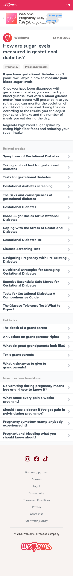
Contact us (36, 514)
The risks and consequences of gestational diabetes (27, 197)
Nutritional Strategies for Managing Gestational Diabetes (31, 271)
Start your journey (54, 18)
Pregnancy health (36, 66)
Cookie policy (37, 493)
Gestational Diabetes (19, 207)
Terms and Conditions (36, 500)
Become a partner (36, 472)
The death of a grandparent (25, 328)
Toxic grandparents (18, 355)
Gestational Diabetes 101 (23, 240)
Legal (36, 486)
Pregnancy (11, 66)
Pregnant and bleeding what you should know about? (29, 435)
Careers (37, 479)
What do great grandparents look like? (34, 346)
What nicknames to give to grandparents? (24, 365)
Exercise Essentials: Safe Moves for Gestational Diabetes (31, 283)
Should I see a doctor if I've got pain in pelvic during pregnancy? (34, 411)
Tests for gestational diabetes (27, 177)
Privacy (36, 507)
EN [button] (68, 5)
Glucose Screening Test (21, 249)
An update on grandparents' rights (31, 337)
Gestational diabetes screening (28, 186)
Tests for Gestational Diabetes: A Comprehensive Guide (29, 295)
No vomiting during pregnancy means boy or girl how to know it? (33, 387)
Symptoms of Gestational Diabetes (31, 156)
